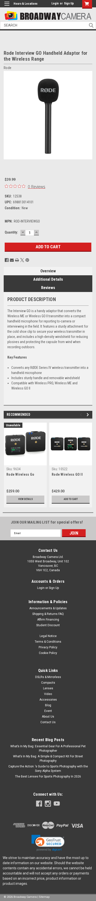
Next (88, 115)
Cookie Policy (48, 653)
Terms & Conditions (48, 641)
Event (48, 711)
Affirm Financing (48, 619)
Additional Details (48, 279)
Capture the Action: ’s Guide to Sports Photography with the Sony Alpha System (48, 769)
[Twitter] (22, 260)
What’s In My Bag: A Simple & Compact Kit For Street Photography (48, 758)
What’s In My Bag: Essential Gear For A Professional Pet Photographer (48, 748)
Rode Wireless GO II (67, 474)
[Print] (17, 260)
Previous (7, 115)
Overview (48, 271)
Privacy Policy (48, 647)
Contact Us (48, 722)
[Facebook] (7, 260)
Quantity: (11, 232)
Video (48, 694)
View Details (25, 499)
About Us (48, 716)
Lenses (48, 688)
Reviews (48, 287)
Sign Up (69, 3)
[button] (48, 843)
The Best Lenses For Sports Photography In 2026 (48, 776)
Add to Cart (71, 499)
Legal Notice (48, 636)
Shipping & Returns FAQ (48, 614)
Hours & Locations (25, 3)
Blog (48, 705)
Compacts (48, 682)
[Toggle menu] (7, 7)
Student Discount (48, 625)
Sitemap (44, 897)
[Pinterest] (27, 260)
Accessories (48, 699)
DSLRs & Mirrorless (48, 677)
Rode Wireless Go (20, 474)
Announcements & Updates (48, 608)
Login (55, 3)
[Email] (12, 260)
